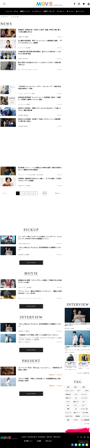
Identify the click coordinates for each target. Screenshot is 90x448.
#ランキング (84, 394)
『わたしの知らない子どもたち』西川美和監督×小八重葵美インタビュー (39, 248)
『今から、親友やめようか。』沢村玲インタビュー (70, 363)
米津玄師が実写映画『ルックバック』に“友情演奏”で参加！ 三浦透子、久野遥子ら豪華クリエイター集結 (39, 98)
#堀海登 (26, 36)
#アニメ (76, 405)
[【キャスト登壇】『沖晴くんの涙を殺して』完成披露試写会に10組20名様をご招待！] (8, 382)
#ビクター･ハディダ (32, 69)
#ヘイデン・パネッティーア (24, 93)
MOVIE (49, 437)
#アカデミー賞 (84, 408)
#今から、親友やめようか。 (70, 369)
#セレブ (83, 405)
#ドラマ (76, 394)
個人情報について (28, 441)
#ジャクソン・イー (22, 174)
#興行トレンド (77, 412)
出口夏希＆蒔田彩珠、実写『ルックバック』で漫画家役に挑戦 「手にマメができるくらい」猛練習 (40, 41)
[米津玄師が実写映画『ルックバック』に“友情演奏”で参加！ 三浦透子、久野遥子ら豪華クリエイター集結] (8, 100)
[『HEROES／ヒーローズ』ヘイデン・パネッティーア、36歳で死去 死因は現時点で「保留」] (8, 89)
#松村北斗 (25, 126)
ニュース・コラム (12, 11)
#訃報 (33, 93)
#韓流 (83, 387)
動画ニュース (25, 11)
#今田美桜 (20, 115)
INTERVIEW (32, 437)
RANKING (42, 437)
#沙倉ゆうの (27, 342)
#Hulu (68, 405)
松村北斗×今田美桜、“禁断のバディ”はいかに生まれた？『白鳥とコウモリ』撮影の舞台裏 (39, 109)
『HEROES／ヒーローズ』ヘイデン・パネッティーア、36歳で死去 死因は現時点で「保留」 (40, 87)
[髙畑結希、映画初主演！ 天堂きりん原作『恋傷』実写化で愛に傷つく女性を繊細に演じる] (8, 33)
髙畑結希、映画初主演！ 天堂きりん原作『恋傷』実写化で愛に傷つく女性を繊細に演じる (39, 31)
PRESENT (57, 437)
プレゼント (61, 11)
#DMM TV (20, 185)
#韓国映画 (77, 416)
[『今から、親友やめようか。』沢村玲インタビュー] (71, 357)
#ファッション (86, 416)
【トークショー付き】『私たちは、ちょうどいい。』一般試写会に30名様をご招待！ (40, 369)
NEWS (24, 437)
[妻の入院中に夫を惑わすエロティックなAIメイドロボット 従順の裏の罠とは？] (8, 65)
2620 (44, 193)
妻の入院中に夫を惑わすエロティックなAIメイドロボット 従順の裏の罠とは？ (39, 63)
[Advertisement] (31, 76)
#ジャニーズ (68, 412)
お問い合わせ (48, 441)
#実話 (68, 419)
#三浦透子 (27, 104)
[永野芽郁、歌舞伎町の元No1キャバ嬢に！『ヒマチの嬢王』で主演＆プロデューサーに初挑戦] (8, 182)
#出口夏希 (27, 47)
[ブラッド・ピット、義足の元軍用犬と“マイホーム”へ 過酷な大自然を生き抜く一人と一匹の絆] (8, 294)
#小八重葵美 (26, 254)
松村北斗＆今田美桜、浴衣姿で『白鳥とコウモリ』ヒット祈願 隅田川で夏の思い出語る (39, 120)
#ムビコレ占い (84, 398)
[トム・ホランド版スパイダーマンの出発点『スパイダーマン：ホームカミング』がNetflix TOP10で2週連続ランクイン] (8, 240)
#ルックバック (21, 47)
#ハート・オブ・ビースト (35, 298)
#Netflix (20, 243)
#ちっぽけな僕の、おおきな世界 (35, 174)
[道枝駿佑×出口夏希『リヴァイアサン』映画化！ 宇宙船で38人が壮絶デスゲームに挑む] (8, 283)
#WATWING (25, 58)
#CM (76, 408)
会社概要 (39, 441)
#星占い (76, 387)
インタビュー (36, 11)
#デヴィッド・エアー (23, 298)
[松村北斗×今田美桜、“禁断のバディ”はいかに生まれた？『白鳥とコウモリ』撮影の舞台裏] (8, 111)
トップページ (4, 16)
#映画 (68, 387)
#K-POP (76, 419)
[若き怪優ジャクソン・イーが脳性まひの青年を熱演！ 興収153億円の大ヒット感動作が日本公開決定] (8, 171)
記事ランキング (49, 11)
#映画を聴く (68, 394)
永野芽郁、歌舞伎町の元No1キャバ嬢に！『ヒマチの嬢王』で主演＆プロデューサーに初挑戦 (40, 179)
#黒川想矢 (81, 368)
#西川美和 (20, 254)
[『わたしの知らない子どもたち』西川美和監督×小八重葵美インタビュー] (8, 250)
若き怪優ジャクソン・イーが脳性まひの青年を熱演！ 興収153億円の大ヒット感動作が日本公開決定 (40, 168)
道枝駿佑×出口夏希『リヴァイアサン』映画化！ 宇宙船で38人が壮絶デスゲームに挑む (40, 281)
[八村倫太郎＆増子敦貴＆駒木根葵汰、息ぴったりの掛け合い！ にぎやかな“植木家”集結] (8, 55)
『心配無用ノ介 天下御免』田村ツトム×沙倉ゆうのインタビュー (38, 335)
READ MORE (31, 262)
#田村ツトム (21, 342)
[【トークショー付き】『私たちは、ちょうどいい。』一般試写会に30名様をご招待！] (8, 371)
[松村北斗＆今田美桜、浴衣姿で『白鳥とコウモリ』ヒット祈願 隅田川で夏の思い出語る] (8, 122)
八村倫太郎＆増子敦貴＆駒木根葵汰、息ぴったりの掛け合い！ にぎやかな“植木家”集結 (39, 52)
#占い (84, 401)
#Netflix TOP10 (26, 243)
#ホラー (79, 390)
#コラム (68, 401)
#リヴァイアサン (22, 287)
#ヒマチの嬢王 (26, 185)
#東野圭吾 (25, 115)
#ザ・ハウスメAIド (22, 69)
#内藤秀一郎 (21, 36)
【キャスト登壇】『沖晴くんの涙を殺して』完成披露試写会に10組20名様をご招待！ (39, 379)
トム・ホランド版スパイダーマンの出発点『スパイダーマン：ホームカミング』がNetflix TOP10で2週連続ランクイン (40, 237)
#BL (76, 398)
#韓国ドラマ (68, 398)
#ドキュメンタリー (70, 390)
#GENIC (20, 58)
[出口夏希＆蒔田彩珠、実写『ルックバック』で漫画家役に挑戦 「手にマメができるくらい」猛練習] (8, 44)
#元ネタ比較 (85, 412)
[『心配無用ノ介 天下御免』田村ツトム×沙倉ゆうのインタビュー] (8, 338)
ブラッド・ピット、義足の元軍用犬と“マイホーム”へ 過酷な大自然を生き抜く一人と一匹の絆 (40, 292)
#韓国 (68, 408)
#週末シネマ (76, 401)
